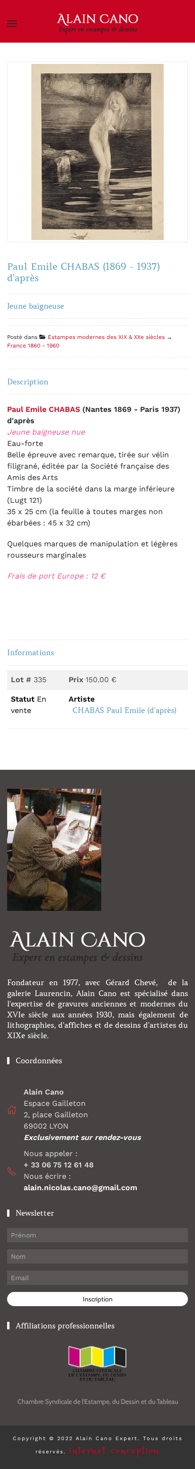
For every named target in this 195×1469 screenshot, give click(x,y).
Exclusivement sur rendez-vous (83, 1137)
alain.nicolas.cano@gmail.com (80, 1187)
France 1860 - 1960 (33, 345)
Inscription (98, 1299)
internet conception (114, 1451)
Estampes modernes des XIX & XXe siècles (106, 337)
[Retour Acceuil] (97, 24)
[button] (12, 24)
